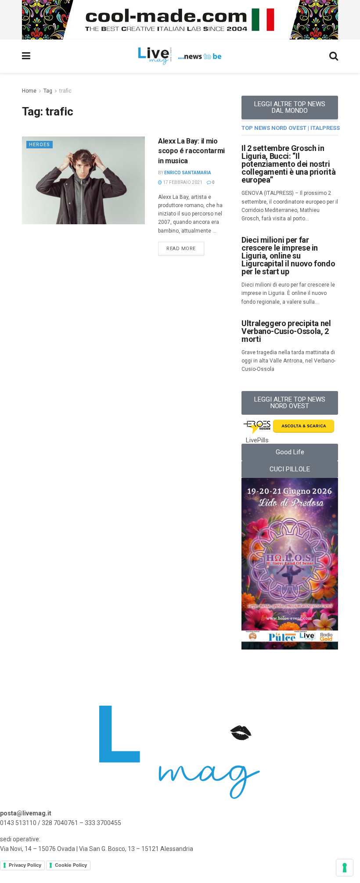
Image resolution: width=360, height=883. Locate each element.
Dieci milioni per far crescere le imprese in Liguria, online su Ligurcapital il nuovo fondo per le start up (288, 255)
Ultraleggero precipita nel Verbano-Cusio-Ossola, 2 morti (286, 331)
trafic (65, 91)
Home (29, 91)
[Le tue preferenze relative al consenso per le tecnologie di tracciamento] (344, 867)
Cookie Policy (71, 865)
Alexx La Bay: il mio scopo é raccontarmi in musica (191, 151)
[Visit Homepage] (179, 56)
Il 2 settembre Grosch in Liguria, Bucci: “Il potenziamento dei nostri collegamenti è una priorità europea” (288, 164)
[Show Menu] (26, 56)
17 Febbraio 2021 (182, 182)
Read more (185, 246)
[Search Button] (333, 56)
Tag (47, 91)
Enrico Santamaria (187, 172)
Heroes (39, 144)
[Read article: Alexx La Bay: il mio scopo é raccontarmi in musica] (83, 180)
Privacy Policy (25, 865)
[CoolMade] (180, 19)
